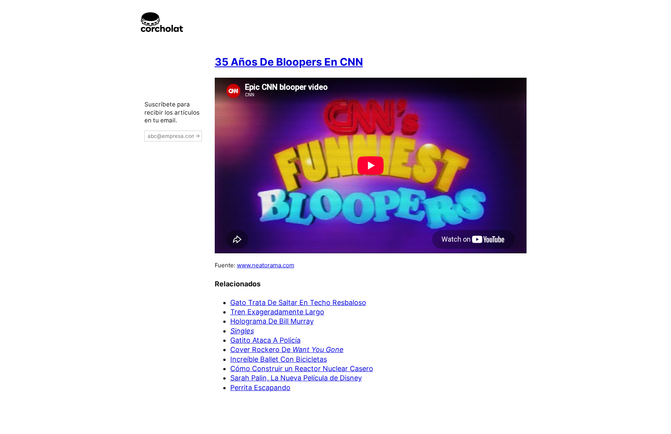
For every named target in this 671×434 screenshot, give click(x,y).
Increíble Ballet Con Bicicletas (278, 359)
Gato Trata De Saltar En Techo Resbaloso (298, 302)
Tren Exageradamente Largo (277, 312)
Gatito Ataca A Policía (265, 340)
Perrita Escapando (260, 387)
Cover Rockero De (287, 349)
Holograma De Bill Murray (272, 321)
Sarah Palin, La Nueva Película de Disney (296, 378)
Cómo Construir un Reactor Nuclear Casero (301, 368)
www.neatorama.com (265, 265)
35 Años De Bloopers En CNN (289, 62)
